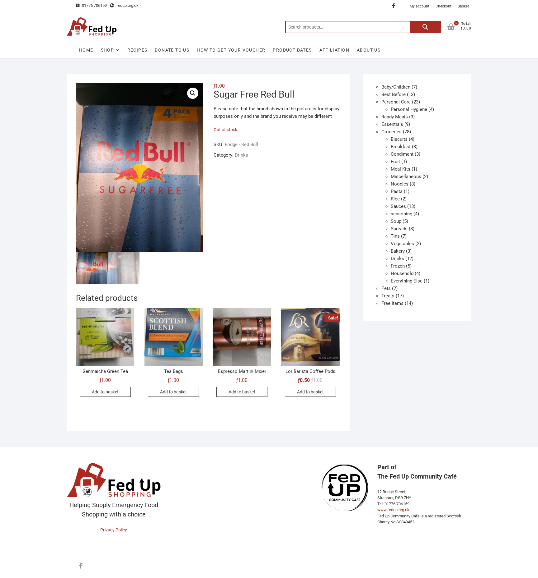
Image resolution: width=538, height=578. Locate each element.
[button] (192, 93)
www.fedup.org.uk (393, 509)
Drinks (241, 155)
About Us (368, 50)
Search (425, 27)
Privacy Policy (113, 529)
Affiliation (334, 50)
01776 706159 (94, 5)
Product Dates (292, 50)
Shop (107, 50)
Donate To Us (172, 50)
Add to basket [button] (105, 391)
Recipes (137, 50)
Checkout (443, 6)
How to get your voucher (231, 50)
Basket (463, 6)
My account (419, 6)
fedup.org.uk (127, 5)
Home (86, 50)
